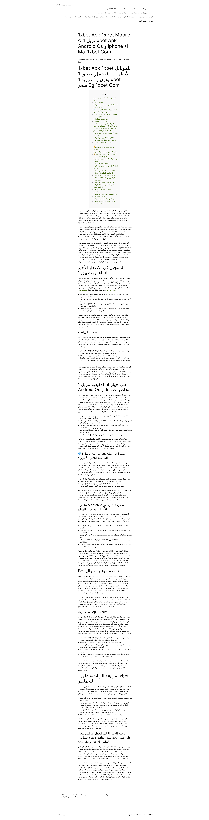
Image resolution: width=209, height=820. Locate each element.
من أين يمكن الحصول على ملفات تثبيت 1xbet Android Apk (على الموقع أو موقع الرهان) (105, 178)
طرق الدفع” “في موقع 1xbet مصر (104, 182)
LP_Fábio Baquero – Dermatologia (133, 17)
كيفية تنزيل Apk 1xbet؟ (100, 121)
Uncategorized (85, 795)
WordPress (149, 815)
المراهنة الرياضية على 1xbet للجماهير (104, 124)
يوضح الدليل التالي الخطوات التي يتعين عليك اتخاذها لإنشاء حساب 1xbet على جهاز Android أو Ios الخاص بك (105, 128)
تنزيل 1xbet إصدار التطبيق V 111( (103, 173)
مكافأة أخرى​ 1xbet (99, 196)
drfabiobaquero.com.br (64, 5)
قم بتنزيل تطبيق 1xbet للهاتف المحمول (105, 152)
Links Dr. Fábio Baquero (113, 17)
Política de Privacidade (146, 21)
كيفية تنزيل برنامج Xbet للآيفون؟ (103, 138)
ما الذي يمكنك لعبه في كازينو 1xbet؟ (104, 140)
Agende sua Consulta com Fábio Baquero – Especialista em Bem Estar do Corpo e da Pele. (125, 13)
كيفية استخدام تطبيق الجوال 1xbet (104, 171)
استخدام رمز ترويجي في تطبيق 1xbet (105, 194)
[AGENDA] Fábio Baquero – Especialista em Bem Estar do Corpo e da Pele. (130, 9)
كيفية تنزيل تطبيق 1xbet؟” (101, 163)
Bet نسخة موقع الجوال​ (100, 119)
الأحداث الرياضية (98, 102)
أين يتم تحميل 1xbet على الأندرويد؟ (104, 199)
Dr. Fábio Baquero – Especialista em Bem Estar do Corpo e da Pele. (83, 17)
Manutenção (149, 17)
